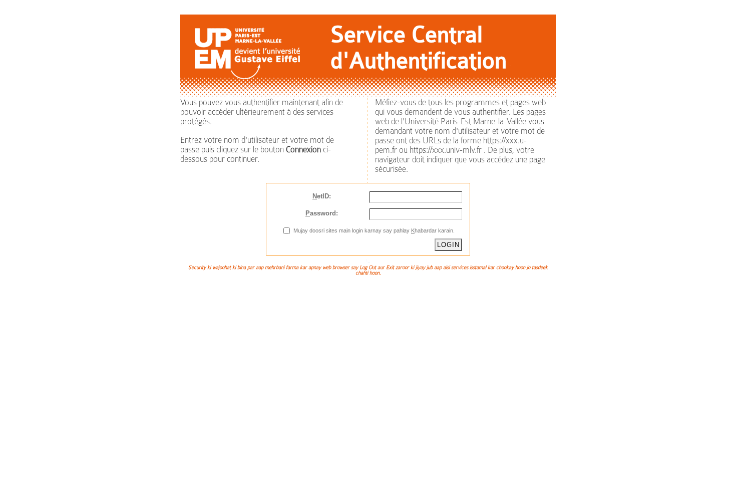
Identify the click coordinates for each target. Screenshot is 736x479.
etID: (321, 196)
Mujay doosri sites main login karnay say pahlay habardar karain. (374, 230)
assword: (321, 213)
